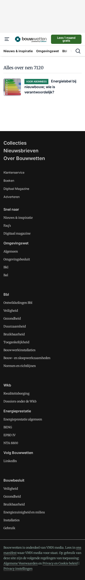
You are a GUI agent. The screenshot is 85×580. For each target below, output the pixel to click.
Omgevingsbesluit (16, 259)
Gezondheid (12, 318)
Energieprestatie (17, 411)
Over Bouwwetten (24, 158)
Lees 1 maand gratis (66, 39)
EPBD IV (9, 435)
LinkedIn (10, 461)
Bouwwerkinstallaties (19, 350)
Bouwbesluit (13, 480)
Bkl (5, 267)
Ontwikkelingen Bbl (17, 303)
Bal (5, 275)
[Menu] (6, 39)
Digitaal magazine (17, 233)
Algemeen (10, 251)
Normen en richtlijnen (19, 366)
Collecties (15, 143)
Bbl (6, 294)
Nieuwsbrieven (20, 150)
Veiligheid (10, 311)
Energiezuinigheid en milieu (24, 512)
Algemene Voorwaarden (20, 563)
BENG (7, 427)
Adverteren (11, 197)
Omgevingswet (16, 243)
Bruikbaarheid (14, 334)
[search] (78, 51)
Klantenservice (13, 172)
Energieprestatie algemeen (22, 419)
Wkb (7, 385)
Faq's (7, 226)
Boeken (8, 180)
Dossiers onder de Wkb (19, 401)
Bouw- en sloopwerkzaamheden (26, 358)
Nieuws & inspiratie (18, 218)
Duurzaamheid (14, 326)
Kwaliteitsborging (16, 393)
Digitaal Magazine (16, 188)
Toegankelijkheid (16, 342)
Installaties (11, 520)
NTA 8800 (10, 443)
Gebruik (9, 528)
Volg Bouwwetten (18, 452)
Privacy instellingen (17, 569)
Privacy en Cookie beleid (60, 563)
